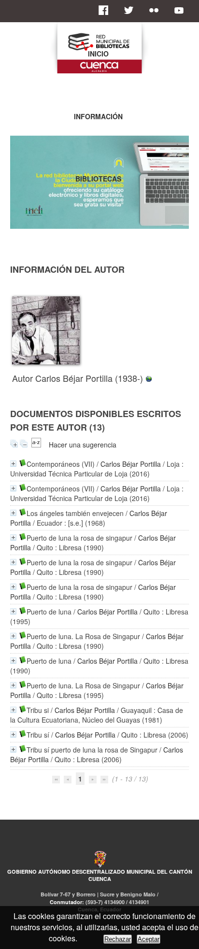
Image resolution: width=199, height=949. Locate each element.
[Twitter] (131, 10)
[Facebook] (106, 10)
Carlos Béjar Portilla (130, 464)
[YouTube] (181, 10)
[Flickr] (156, 10)
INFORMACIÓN (98, 116)
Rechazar (117, 939)
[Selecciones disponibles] (36, 444)
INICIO (98, 53)
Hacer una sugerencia (82, 444)
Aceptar (148, 939)
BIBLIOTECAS (98, 178)
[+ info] (13, 464)
